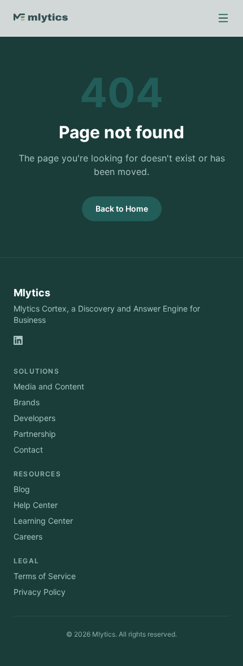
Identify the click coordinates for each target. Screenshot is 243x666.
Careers (28, 536)
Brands (27, 402)
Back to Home (122, 208)
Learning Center (43, 520)
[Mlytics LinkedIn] (18, 340)
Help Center (36, 505)
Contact (28, 449)
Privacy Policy (40, 592)
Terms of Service (45, 576)
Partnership (35, 434)
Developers (34, 418)
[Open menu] (223, 18)
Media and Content (49, 386)
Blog (22, 489)
